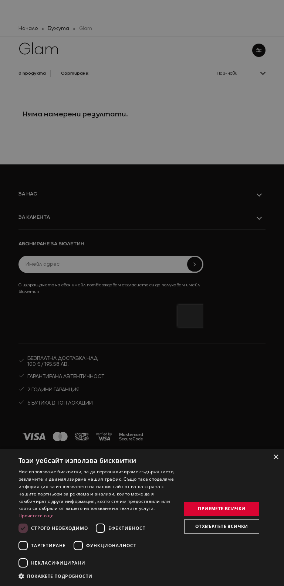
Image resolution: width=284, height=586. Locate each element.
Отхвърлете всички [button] (221, 526)
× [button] (275, 457)
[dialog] (142, 517)
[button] (55, 576)
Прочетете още (36, 515)
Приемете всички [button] (221, 508)
